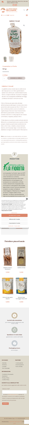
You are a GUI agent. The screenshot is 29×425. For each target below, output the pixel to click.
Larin (14, 423)
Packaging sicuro (14, 348)
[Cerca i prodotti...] (24, 10)
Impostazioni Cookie (14, 223)
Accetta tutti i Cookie (14, 215)
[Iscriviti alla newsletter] (14, 315)
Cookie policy (11, 225)
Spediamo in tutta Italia (14, 334)
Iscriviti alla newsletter (14, 320)
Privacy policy (17, 225)
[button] (27, 199)
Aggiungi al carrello (16, 78)
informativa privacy (12, 394)
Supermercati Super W (15, 421)
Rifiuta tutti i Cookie (14, 219)
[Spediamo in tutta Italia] (14, 330)
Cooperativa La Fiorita (9, 66)
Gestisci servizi (14, 212)
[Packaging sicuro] (14, 343)
